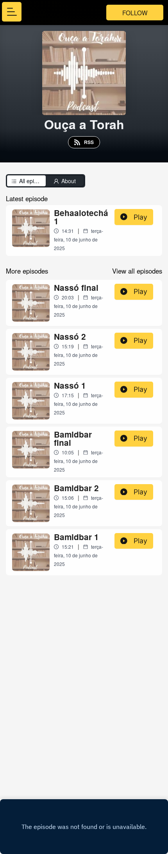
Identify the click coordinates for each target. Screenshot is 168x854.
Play (140, 217)
